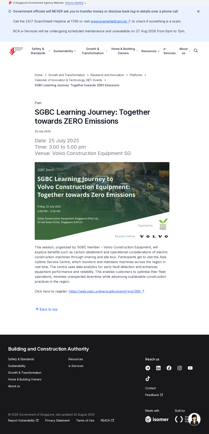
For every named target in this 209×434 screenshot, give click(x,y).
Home (39, 75)
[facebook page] (169, 368)
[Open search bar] (196, 51)
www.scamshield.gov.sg (109, 21)
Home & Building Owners (24, 379)
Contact (150, 388)
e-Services (169, 51)
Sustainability (17, 366)
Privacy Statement (57, 420)
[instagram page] (179, 368)
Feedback (152, 395)
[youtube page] (190, 368)
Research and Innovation (107, 75)
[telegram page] (147, 368)
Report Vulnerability (21, 420)
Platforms (136, 75)
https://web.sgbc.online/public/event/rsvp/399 (104, 291)
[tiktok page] (147, 378)
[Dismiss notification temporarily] (198, 11)
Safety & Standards (21, 359)
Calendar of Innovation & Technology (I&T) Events (68, 80)
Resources (76, 359)
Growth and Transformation (66, 75)
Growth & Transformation (24, 372)
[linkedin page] (158, 368)
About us (14, 386)
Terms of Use (85, 420)
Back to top (49, 309)
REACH (105, 420)
